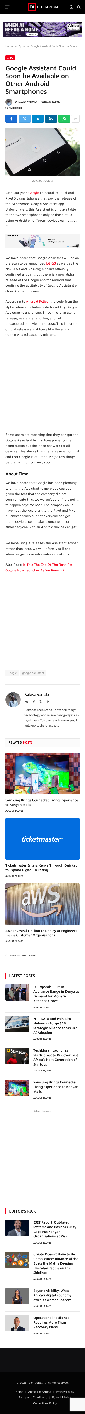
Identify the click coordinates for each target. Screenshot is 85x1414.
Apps (10, 58)
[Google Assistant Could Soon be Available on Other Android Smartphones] (42, 152)
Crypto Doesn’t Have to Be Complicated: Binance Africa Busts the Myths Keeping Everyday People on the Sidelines (55, 1263)
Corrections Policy (45, 1403)
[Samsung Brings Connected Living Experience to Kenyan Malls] (42, 773)
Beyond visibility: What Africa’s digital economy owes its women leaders (52, 1295)
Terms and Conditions (33, 1397)
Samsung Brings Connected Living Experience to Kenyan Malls (55, 1087)
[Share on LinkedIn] (51, 119)
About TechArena (39, 1391)
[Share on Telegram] (38, 119)
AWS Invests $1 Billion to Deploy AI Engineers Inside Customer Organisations (41, 933)
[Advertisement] (42, 385)
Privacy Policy (65, 1391)
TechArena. (34, 1382)
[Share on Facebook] (11, 119)
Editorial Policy (61, 1397)
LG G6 (51, 263)
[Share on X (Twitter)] (25, 119)
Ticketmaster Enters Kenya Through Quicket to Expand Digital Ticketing (41, 867)
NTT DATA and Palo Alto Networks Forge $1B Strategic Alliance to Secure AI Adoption (55, 1025)
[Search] (78, 7)
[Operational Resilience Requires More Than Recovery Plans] (17, 1323)
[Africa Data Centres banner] (42, 29)
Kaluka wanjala (27, 102)
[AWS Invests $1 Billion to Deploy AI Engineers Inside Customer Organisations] (42, 904)
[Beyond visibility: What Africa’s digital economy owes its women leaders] (17, 1296)
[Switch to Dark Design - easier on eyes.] (71, 7)
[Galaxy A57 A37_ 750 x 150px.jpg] (42, 247)
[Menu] (7, 7)
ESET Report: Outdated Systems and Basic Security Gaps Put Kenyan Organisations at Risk (54, 1229)
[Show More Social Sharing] (75, 119)
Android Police (37, 301)
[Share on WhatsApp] (64, 119)
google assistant (33, 673)
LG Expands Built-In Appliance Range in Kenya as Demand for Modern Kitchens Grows (56, 994)
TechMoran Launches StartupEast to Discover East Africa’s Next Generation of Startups (55, 1057)
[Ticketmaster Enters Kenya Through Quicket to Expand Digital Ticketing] (42, 839)
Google (33, 193)
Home (19, 1391)
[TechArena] (42, 7)
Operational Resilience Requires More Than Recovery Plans (51, 1322)
